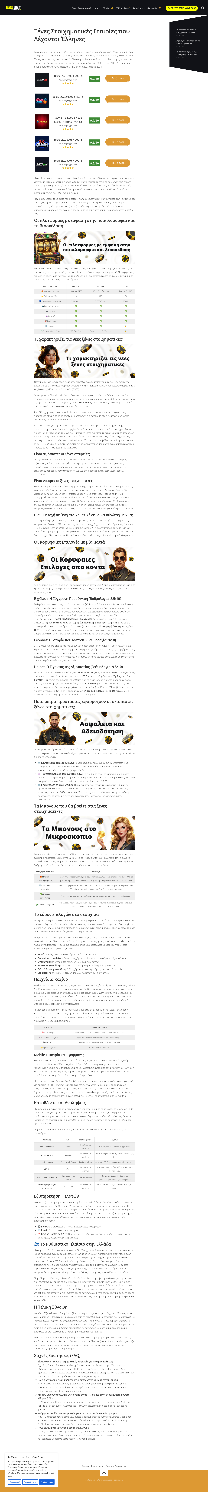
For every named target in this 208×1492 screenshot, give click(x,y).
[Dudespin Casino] (42, 107)
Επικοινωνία (97, 1466)
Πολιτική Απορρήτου (116, 1466)
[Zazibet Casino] (42, 171)
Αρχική (85, 1466)
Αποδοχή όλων (47, 1482)
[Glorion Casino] (42, 86)
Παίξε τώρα (117, 78)
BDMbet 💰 (108, 8)
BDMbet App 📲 (123, 8)
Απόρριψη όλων (30, 1482)
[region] (31, 1470)
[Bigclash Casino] (42, 150)
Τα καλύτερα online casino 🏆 (147, 8)
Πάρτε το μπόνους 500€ (181, 8)
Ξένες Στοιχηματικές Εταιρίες (86, 8)
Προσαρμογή (15, 1482)
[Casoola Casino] (42, 127)
